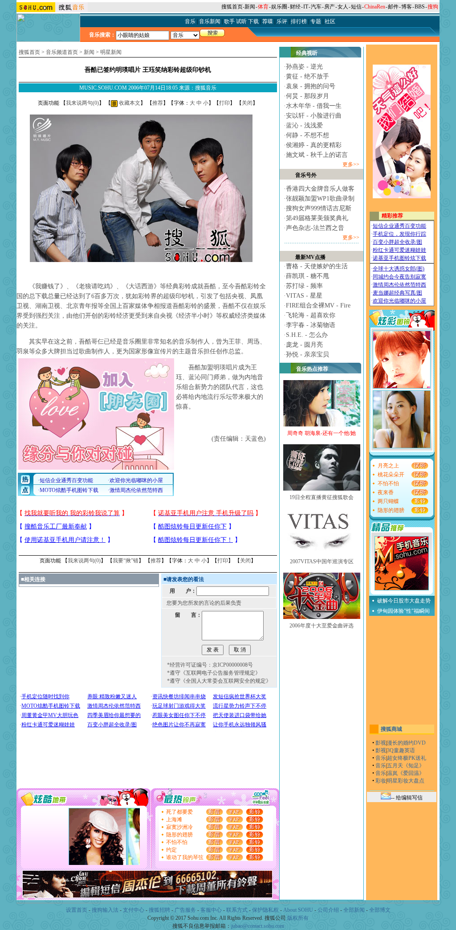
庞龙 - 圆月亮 (304, 344)
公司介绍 (328, 910)
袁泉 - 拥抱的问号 (310, 86)
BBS (420, 7)
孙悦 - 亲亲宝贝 (307, 354)
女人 (343, 7)
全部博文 (380, 910)
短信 (356, 7)
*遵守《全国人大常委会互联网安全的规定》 (219, 681)
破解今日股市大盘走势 (404, 601)
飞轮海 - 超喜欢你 (310, 315)
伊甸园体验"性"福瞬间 (403, 611)
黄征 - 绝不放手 (307, 76)
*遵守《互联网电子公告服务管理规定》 (214, 673)
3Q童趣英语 (401, 750)
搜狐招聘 (159, 910)
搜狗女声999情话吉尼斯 (318, 208)
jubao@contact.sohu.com (257, 926)
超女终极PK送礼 (406, 758)
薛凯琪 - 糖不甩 (307, 276)
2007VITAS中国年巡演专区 (322, 561)
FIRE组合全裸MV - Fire (318, 305)
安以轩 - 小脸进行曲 (314, 115)
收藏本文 (129, 103)
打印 (224, 103)
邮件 (393, 7)
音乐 (380, 758)
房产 (329, 7)
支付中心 (133, 910)
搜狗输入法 (105, 910)
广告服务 (185, 910)
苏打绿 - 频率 (304, 286)
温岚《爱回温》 (405, 773)
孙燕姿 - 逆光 (304, 66)
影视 (380, 743)
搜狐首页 (232, 7)
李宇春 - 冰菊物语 (310, 325)
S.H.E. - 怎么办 (307, 335)
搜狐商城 (391, 729)
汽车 (316, 7)
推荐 (157, 103)
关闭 (247, 103)
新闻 (249, 7)
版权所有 (298, 918)
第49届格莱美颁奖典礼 (317, 218)
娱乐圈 (279, 7)
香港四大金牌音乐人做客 (320, 188)
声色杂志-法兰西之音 (315, 228)
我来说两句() (82, 103)
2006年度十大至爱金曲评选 (321, 626)
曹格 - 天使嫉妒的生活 (317, 266)
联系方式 (237, 910)
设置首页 (76, 910)
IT (305, 7)
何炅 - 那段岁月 (307, 96)
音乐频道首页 (62, 52)
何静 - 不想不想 (307, 135)
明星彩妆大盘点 (405, 781)
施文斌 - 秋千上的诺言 (317, 155)
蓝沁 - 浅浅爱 (304, 125)
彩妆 (380, 781)
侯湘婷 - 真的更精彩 (314, 145)
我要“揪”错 (125, 560)
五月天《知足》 (405, 765)
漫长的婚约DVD (406, 743)
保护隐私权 (265, 910)
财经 (295, 7)
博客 (406, 7)
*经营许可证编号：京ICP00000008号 (210, 665)
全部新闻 (354, 910)
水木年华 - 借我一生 (314, 105)
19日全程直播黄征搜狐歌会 (321, 497)
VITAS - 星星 (304, 295)
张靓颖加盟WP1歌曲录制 (320, 198)
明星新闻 (111, 52)
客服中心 (211, 910)
